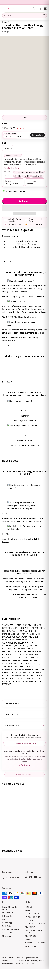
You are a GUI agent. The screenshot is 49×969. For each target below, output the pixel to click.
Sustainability (7, 933)
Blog (4, 919)
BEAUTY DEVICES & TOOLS (36, 924)
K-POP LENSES (30, 936)
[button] (24, 208)
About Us (19, 964)
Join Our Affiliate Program (12, 930)
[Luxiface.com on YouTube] (35, 877)
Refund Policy (11, 714)
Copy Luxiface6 (37, 135)
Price (4, 123)
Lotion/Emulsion (24, 440)
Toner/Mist (24, 416)
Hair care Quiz (7, 916)
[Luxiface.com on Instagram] (26, 877)
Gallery (24, 118)
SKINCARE (29, 907)
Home (4, 22)
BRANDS (28, 940)
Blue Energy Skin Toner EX (24, 421)
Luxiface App (7, 923)
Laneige (5, 31)
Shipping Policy (11, 703)
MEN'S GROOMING (32, 917)
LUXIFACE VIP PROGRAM (35, 943)
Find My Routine (24, 765)
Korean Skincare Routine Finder (11, 908)
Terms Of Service (8, 961)
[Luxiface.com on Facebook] (30, 877)
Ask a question (11, 725)
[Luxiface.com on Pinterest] (40, 877)
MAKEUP (28, 910)
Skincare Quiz (7, 913)
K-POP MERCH (30, 927)
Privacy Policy (23, 961)
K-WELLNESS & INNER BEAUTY (34, 932)
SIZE (4, 143)
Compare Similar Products (26, 743)
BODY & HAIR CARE (33, 920)
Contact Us (30, 964)
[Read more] (39, 8)
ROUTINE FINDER (32, 914)
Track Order (6, 926)
